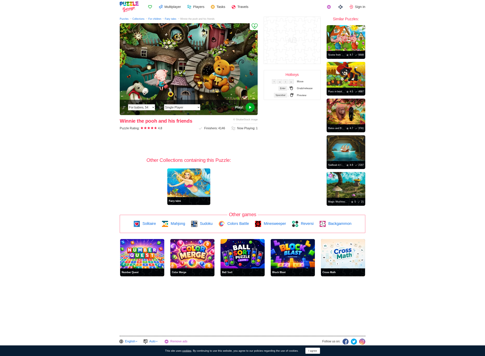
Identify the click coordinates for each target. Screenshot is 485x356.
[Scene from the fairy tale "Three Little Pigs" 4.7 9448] (346, 38)
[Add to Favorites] (254, 26)
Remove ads (178, 341)
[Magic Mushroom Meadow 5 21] (346, 185)
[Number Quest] (142, 253)
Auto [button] (152, 341)
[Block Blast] (293, 253)
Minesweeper (274, 223)
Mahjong (177, 223)
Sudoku (206, 223)
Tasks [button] (221, 7)
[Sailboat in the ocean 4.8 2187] (346, 148)
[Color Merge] (192, 253)
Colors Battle (237, 223)
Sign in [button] (360, 7)
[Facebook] (346, 342)
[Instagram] (362, 342)
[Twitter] (354, 342)
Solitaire (148, 223)
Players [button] (198, 7)
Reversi (307, 223)
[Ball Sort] (243, 253)
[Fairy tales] (188, 182)
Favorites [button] (150, 6)
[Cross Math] (343, 253)
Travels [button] (242, 7)
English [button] (130, 341)
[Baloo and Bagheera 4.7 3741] (346, 111)
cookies (186, 350)
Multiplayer (172, 7)
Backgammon (339, 223)
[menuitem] (150, 6)
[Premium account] (329, 6)
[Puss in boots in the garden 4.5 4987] (346, 75)
